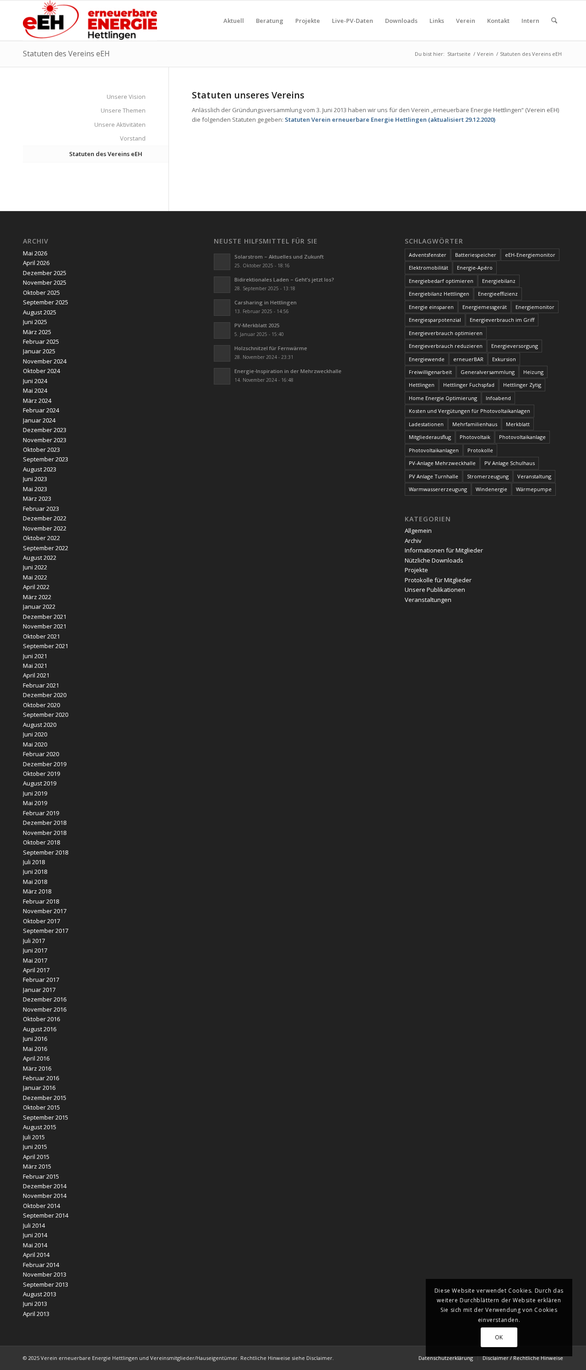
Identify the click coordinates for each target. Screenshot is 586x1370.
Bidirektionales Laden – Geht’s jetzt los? (284, 279)
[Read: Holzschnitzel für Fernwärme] (222, 353)
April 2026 (36, 263)
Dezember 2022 (44, 518)
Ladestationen (426, 424)
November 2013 (44, 1274)
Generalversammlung (488, 371)
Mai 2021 (35, 665)
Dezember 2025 (44, 273)
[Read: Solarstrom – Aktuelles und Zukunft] (222, 262)
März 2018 (37, 891)
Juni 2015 (35, 1147)
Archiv (413, 540)
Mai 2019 (35, 803)
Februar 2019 (41, 813)
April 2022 (36, 587)
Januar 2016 (39, 1087)
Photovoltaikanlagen (434, 450)
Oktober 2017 (41, 921)
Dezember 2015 (44, 1098)
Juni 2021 (35, 656)
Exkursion (504, 359)
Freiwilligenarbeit (430, 371)
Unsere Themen (123, 110)
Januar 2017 (39, 990)
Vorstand (133, 138)
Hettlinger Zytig (522, 384)
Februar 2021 (41, 685)
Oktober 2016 (41, 1019)
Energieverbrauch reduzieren (446, 345)
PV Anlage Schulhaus (509, 463)
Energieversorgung (514, 345)
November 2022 (44, 528)
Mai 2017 (35, 960)
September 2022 (45, 548)
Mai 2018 (35, 881)
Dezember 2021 (44, 616)
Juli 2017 (34, 941)
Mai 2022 (35, 577)
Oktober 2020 (41, 705)
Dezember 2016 (44, 999)
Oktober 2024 (41, 371)
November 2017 (44, 911)
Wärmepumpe (534, 489)
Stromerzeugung (488, 476)
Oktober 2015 (41, 1107)
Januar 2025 (39, 351)
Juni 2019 (35, 793)
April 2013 (36, 1314)
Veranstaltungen (428, 600)
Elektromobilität (428, 267)
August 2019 (39, 783)
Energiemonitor (534, 306)
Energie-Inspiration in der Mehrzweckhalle (288, 371)
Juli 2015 (34, 1137)
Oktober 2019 (41, 773)
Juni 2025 (35, 322)
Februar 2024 (41, 410)
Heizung (533, 371)
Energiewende (427, 359)
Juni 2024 (35, 381)
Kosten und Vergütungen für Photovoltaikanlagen (469, 410)
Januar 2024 (39, 420)
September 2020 (45, 714)
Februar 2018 (41, 901)
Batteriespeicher (475, 254)
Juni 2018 (35, 871)
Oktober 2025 (41, 292)
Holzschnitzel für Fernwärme (270, 348)
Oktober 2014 (41, 1206)
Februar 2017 (41, 979)
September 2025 (45, 302)
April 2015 (36, 1157)
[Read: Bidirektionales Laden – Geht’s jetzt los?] (222, 284)
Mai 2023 (35, 489)
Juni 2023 (35, 479)
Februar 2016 (41, 1078)
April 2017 (36, 970)
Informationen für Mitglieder (444, 550)
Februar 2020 (41, 754)
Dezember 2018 (44, 822)
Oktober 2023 (41, 449)
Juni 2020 (35, 734)
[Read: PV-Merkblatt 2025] (222, 330)
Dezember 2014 (44, 1186)
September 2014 (45, 1215)
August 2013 (39, 1294)
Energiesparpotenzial (435, 319)
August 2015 (39, 1127)
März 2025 (37, 332)
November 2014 (44, 1195)
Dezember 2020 (44, 695)
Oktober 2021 (41, 636)
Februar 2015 (41, 1176)
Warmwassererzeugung (438, 489)
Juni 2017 (35, 950)
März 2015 (37, 1166)
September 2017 (45, 930)
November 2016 (44, 1009)
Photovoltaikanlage (522, 436)
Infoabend (498, 398)
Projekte (416, 570)
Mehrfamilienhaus (474, 424)
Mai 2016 (35, 1049)
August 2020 (39, 724)
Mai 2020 (35, 744)
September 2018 (45, 852)
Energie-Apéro (475, 267)
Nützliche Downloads (434, 560)
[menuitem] (233, 20)
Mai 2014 (35, 1245)
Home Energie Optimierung (443, 398)
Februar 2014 (41, 1265)
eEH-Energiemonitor (530, 254)
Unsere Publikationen (435, 589)
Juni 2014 (35, 1235)
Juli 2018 (34, 862)
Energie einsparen (431, 306)
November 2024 (44, 361)
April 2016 (36, 1058)
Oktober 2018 (41, 842)
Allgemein (418, 530)
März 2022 (37, 597)
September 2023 (45, 459)
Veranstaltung (534, 476)
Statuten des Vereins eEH (66, 54)
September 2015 (45, 1117)
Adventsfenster (427, 254)
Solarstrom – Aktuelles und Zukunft (279, 256)
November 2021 (44, 626)
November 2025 (44, 282)
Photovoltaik (475, 436)
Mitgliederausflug (430, 436)
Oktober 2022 (41, 538)
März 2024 (37, 400)
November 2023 (44, 440)
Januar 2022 (39, 606)
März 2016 (37, 1068)
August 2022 (39, 557)
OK (499, 1337)
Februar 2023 (41, 508)
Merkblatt (518, 424)
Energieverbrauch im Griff (502, 319)
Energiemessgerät (484, 306)
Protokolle (480, 450)
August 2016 (39, 1029)
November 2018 (44, 832)
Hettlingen (421, 384)
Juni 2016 (35, 1038)
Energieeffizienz (498, 293)
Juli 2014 (34, 1225)
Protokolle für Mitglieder (438, 580)
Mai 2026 (35, 253)
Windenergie (491, 489)
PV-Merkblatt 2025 (256, 325)
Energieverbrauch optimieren (446, 333)
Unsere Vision (126, 96)
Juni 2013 (35, 1304)
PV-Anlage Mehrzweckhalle (442, 463)
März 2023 (37, 498)
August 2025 (39, 312)
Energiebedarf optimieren (441, 280)
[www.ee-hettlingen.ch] (90, 20)
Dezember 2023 (44, 430)
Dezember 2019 (44, 764)
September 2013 (45, 1284)
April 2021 (36, 675)
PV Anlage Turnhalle (433, 476)
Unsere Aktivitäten (120, 124)
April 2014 (36, 1255)
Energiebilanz (498, 280)
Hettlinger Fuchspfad (468, 384)
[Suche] (554, 20)
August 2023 (39, 469)
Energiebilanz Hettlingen (439, 293)
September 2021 (45, 646)
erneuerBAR (468, 359)
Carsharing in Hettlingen (265, 302)
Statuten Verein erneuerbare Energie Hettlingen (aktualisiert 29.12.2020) (390, 119)
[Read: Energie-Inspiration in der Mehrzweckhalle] (222, 376)
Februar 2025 (41, 341)
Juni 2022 (35, 567)
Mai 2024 (35, 390)
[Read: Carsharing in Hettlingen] (222, 307)
